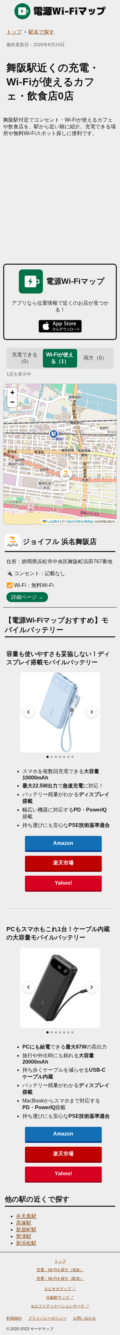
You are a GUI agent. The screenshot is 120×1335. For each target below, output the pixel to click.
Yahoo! (63, 883)
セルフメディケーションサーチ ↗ (60, 1306)
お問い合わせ (84, 1318)
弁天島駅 (26, 1216)
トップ (14, 32)
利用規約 (14, 1318)
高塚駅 (23, 1223)
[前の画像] (28, 712)
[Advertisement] (60, 200)
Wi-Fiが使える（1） (60, 358)
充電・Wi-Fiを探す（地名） (60, 1270)
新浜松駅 (26, 1243)
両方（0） (95, 358)
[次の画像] (92, 712)
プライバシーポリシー (47, 1318)
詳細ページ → (27, 597)
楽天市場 (63, 862)
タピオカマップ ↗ (60, 1289)
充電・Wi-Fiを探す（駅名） (60, 1278)
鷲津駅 (23, 1236)
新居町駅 (26, 1229)
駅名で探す (41, 32)
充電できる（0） (24, 358)
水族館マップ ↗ (60, 1297)
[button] (66, 474)
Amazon (63, 843)
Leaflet (52, 521)
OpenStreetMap (79, 521)
